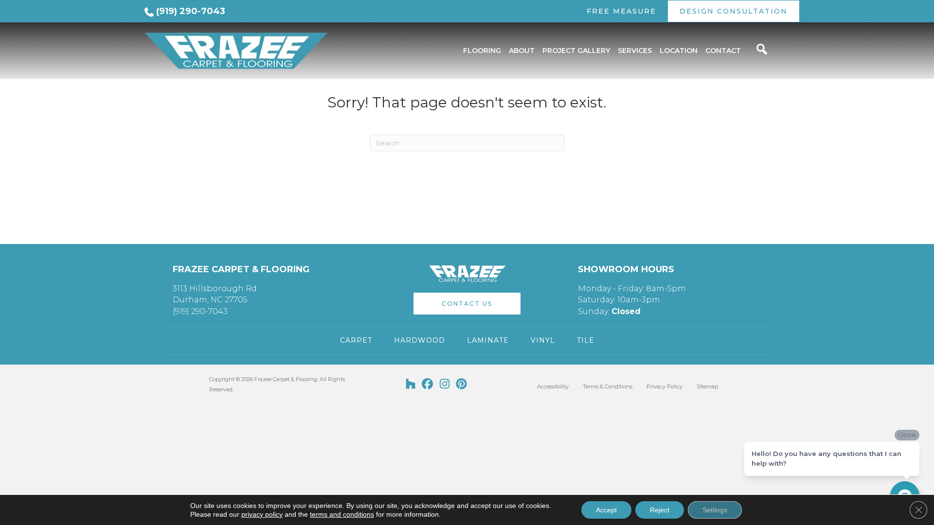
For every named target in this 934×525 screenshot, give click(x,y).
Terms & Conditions (607, 386)
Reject (659, 510)
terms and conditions (342, 514)
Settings (714, 510)
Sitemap (707, 386)
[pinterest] (462, 384)
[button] (467, 304)
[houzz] (411, 384)
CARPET (356, 340)
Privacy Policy (665, 386)
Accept (606, 510)
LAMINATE (488, 340)
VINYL (543, 340)
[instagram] (445, 384)
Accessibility (553, 386)
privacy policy (262, 514)
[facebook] (428, 384)
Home (152, 82)
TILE (585, 340)
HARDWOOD (419, 340)
